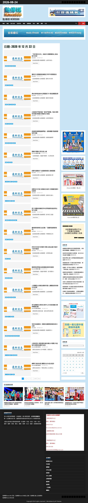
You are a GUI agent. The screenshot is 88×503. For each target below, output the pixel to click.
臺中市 (11, 355)
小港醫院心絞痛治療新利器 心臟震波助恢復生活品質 (17, 290)
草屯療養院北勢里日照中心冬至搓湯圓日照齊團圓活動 (17, 309)
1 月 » (82, 373)
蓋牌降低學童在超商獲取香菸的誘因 (17, 271)
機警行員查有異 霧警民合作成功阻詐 (17, 367)
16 (70, 364)
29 (67, 370)
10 (73, 361)
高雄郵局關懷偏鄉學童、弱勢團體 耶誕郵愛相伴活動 (17, 136)
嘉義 (6, 162)
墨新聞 (47, 481)
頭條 (4, 23)
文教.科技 (19, 23)
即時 (83, 23)
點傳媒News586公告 (8, 498)
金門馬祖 (50, 399)
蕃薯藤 (47, 467)
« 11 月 (65, 373)
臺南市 (6, 85)
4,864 (35, 378)
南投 (6, 316)
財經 (8, 23)
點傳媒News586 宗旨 (8, 495)
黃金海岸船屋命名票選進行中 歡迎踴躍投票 (17, 97)
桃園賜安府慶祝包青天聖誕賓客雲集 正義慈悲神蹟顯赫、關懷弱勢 (13, 394)
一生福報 (48, 487)
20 (82, 364)
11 (76, 361)
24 (73, 367)
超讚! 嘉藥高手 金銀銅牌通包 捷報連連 (17, 174)
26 (79, 367)
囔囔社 (47, 490)
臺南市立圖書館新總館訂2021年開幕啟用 (17, 78)
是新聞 (47, 484)
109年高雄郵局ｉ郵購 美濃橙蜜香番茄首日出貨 (17, 329)
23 (70, 367)
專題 (24, 23)
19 (79, 364)
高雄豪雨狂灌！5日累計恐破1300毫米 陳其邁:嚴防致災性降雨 (74, 394)
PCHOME (48, 464)
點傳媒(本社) (49, 461)
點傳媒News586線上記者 (22, 495)
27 (82, 367)
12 (79, 361)
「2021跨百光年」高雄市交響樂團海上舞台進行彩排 (17, 59)
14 (64, 364)
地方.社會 (13, 23)
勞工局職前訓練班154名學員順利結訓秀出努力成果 (17, 213)
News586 (34, 57)
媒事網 (47, 473)
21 (64, 367)
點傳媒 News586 (11, 19)
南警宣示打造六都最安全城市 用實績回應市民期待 (17, 194)
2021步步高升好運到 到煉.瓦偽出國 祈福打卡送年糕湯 (17, 251)
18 (76, 364)
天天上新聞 (49, 475)
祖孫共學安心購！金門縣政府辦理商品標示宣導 (54, 394)
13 (82, 361)
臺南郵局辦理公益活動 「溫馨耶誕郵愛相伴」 (17, 232)
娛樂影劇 (29, 23)
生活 (46, 23)
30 (70, 370)
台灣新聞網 (49, 478)
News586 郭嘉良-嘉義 (36, 153)
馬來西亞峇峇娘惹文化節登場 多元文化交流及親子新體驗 (33, 394)
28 (64, 370)
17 (73, 364)
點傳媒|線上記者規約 (36, 495)
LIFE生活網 (48, 470)
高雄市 (14, 65)
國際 (38, 23)
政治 (34, 23)
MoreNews (50, 501)
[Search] (76, 23)
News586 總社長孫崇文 (36, 308)
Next (39, 378)
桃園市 (11, 399)
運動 (42, 23)
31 (73, 370)
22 (67, 367)
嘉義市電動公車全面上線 (17, 155)
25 (76, 367)
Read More (35, 63)
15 (67, 364)
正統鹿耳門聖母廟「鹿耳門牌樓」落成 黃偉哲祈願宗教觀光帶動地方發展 (17, 116)
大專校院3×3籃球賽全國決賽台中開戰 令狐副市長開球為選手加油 (17, 348)
